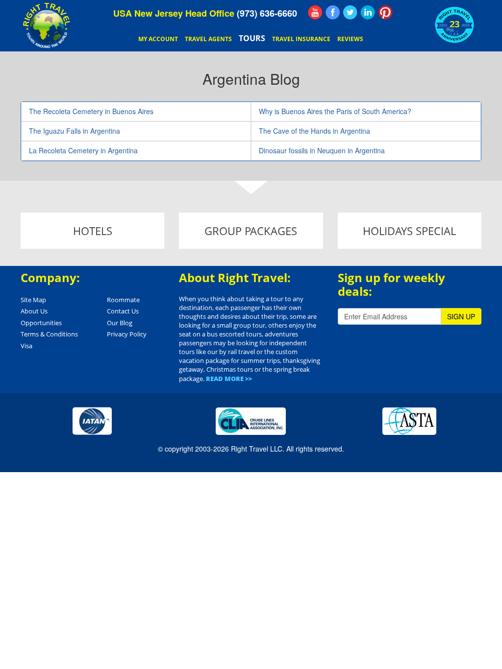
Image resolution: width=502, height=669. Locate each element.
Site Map (33, 299)
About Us (34, 311)
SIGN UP (461, 316)
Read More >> (229, 378)
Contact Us (123, 311)
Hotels (92, 230)
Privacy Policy (127, 334)
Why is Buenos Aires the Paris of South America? (335, 111)
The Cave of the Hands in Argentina (314, 131)
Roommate (123, 299)
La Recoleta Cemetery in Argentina (83, 150)
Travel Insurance (301, 39)
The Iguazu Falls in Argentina (74, 131)
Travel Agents (208, 39)
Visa (26, 345)
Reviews (350, 39)
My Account (158, 39)
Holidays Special (409, 230)
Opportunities (41, 322)
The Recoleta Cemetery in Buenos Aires (91, 111)
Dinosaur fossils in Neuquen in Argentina (322, 150)
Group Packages (250, 230)
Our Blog (119, 322)
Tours (252, 38)
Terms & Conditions (49, 334)
